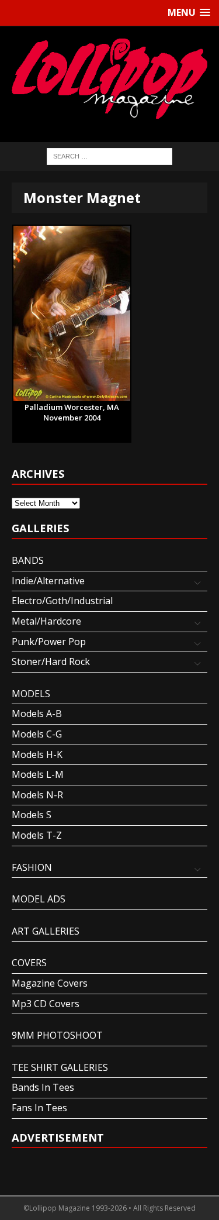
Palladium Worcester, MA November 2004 (72, 407)
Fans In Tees (39, 1107)
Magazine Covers (50, 983)
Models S (31, 814)
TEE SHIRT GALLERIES (60, 1067)
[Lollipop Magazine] (109, 78)
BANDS (28, 560)
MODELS (31, 693)
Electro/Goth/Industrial (62, 600)
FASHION (32, 867)
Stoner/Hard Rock (51, 661)
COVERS (29, 962)
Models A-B (37, 713)
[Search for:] (109, 155)
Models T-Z (37, 835)
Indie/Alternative (48, 580)
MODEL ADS (38, 898)
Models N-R (37, 794)
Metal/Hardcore (46, 621)
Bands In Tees (43, 1087)
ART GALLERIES (45, 931)
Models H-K (37, 754)
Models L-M (38, 774)
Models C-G (37, 734)
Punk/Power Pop (49, 641)
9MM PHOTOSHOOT (57, 1035)
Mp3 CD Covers (45, 1003)
